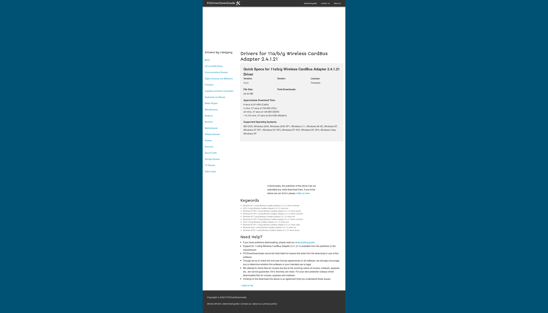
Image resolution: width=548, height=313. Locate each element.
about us (337, 3)
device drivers (214, 303)
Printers (208, 140)
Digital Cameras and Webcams (219, 78)
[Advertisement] (274, 31)
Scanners (209, 146)
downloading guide (305, 242)
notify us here (303, 193)
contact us (325, 3)
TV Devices (210, 165)
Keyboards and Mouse (215, 97)
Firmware (209, 84)
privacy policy (270, 303)
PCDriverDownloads (221, 3)
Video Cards (210, 171)
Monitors (209, 121)
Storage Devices (212, 159)
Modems (209, 115)
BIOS (207, 60)
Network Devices (212, 134)
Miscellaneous (211, 109)
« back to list (246, 285)
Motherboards (211, 128)
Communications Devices (216, 72)
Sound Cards (211, 152)
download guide (310, 3)
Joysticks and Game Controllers (219, 90)
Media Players (211, 103)
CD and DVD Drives (213, 66)
